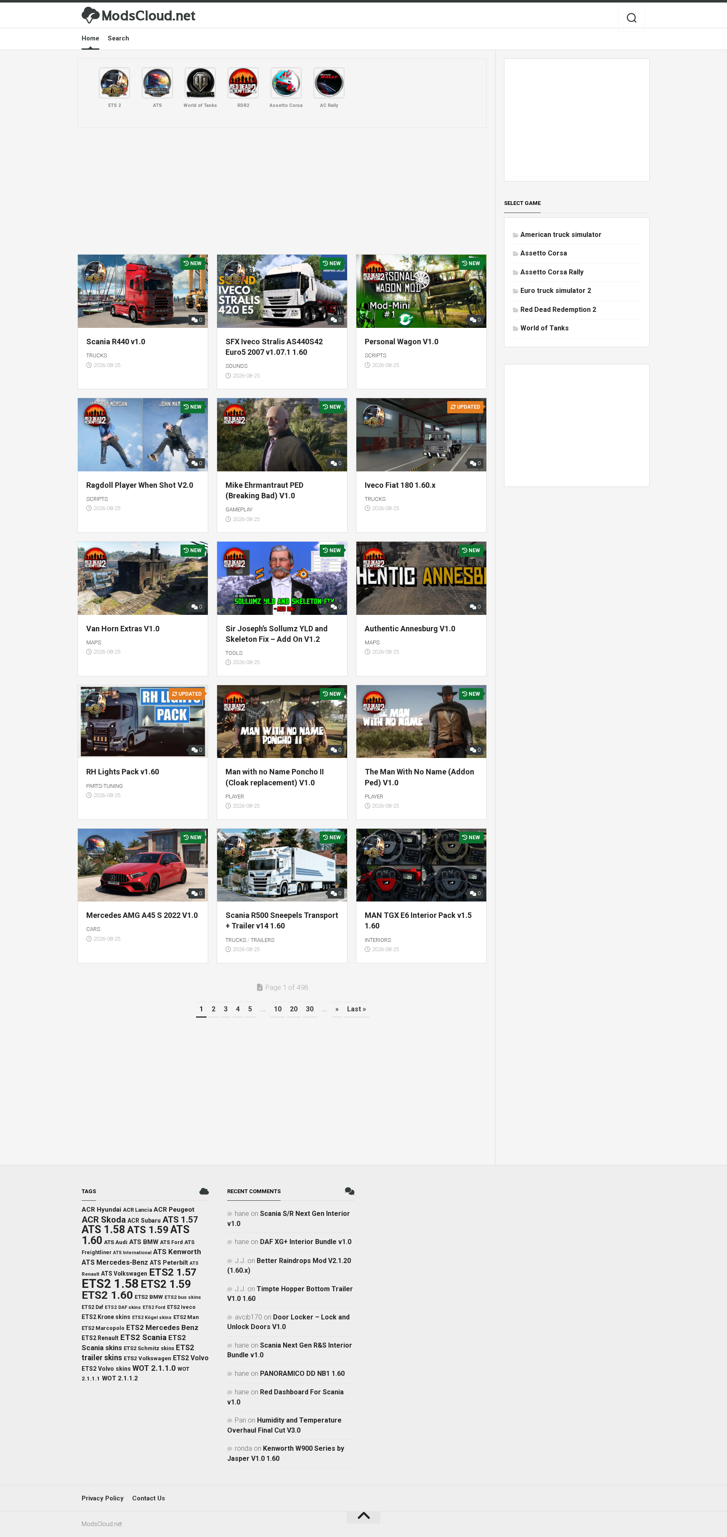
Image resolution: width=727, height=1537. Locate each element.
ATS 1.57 (180, 1220)
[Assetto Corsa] (286, 82)
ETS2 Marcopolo (103, 1328)
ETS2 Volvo (191, 1358)
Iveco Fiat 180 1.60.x (400, 485)
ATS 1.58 (103, 1229)
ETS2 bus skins (183, 1297)
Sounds (236, 366)
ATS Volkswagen (124, 1273)
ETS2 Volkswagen (147, 1358)
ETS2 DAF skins (123, 1307)
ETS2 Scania (143, 1337)
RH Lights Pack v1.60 (122, 771)
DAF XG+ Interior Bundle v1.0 (305, 1242)
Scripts (375, 355)
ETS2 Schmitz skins (149, 1348)
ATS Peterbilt (169, 1262)
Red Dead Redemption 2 (558, 310)
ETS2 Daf (92, 1307)
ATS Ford (171, 1242)
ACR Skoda (104, 1220)
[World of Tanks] (200, 82)
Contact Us (148, 1498)
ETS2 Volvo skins (106, 1368)
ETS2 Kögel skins (152, 1317)
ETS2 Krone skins (106, 1317)
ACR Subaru (144, 1220)
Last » (356, 1009)
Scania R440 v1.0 (115, 341)
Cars (93, 929)
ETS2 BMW (149, 1297)
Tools (234, 653)
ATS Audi (115, 1242)
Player (235, 796)
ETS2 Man (186, 1317)
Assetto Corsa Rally (552, 272)
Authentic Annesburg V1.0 (410, 628)
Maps (93, 642)
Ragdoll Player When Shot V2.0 (139, 485)
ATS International (132, 1252)
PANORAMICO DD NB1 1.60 (302, 1373)
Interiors (378, 940)
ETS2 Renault (100, 1338)
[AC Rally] (329, 82)
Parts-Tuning (104, 786)
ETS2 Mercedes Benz (162, 1327)
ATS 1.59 (148, 1230)
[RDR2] (243, 82)
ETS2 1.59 (166, 1284)
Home (90, 38)
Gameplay (239, 509)
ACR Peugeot (174, 1209)
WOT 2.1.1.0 (154, 1368)
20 (293, 1009)
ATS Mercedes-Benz (115, 1262)
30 (309, 1009)
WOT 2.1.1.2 (120, 1378)
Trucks (96, 355)
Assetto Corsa (543, 253)
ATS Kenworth (177, 1251)
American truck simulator (561, 235)
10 (277, 1009)
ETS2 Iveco (181, 1307)
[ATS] (157, 82)
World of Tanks (544, 328)
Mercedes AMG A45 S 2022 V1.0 (142, 915)
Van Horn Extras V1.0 (122, 628)
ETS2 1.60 (107, 1295)
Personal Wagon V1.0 (401, 341)
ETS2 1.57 (172, 1272)
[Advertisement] (282, 191)
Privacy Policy (103, 1498)
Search (118, 38)
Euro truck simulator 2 (555, 291)
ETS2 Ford (154, 1307)
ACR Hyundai (101, 1209)
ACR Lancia (137, 1210)
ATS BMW (143, 1242)
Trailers (262, 940)
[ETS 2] (114, 82)
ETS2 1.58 (110, 1283)
